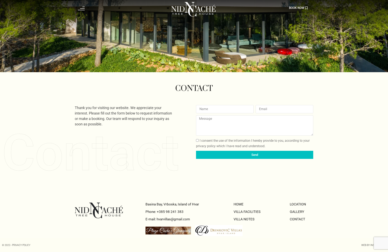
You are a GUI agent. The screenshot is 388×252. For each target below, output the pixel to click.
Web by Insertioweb (373, 245)
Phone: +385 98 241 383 (164, 212)
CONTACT (297, 219)
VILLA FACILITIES (247, 212)
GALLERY (297, 212)
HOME (239, 204)
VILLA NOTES (244, 219)
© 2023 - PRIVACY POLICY (16, 245)
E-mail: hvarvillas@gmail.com (168, 219)
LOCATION (298, 204)
